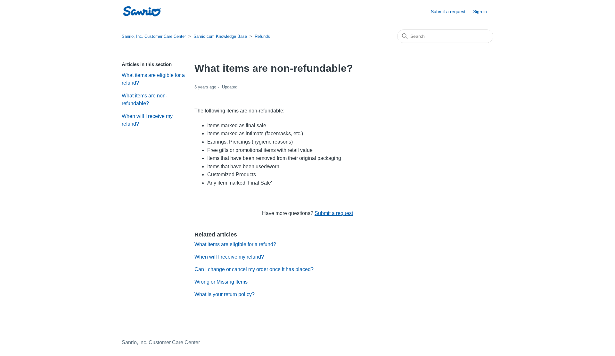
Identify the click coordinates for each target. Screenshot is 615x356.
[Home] (142, 11)
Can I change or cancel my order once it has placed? (254, 269)
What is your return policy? (224, 294)
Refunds (262, 36)
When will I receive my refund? (147, 120)
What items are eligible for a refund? (153, 79)
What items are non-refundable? (144, 99)
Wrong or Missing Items (221, 282)
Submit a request (448, 11)
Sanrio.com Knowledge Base (220, 36)
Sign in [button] (480, 11)
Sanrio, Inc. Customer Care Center (154, 36)
